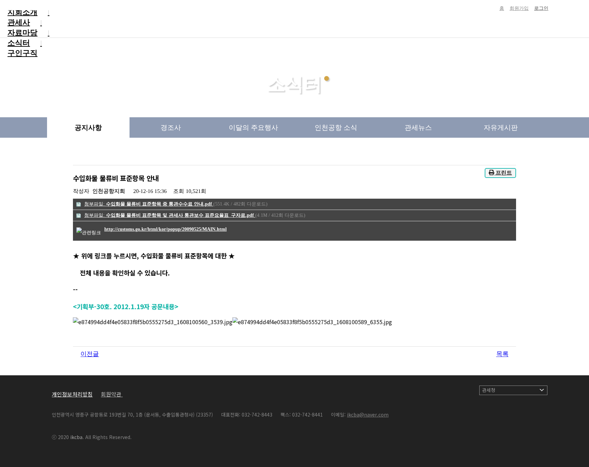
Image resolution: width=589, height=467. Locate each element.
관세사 (18, 22)
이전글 (89, 354)
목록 (502, 354)
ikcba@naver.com (368, 414)
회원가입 (519, 8)
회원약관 (112, 394)
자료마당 (22, 32)
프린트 (503, 173)
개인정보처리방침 (72, 394)
